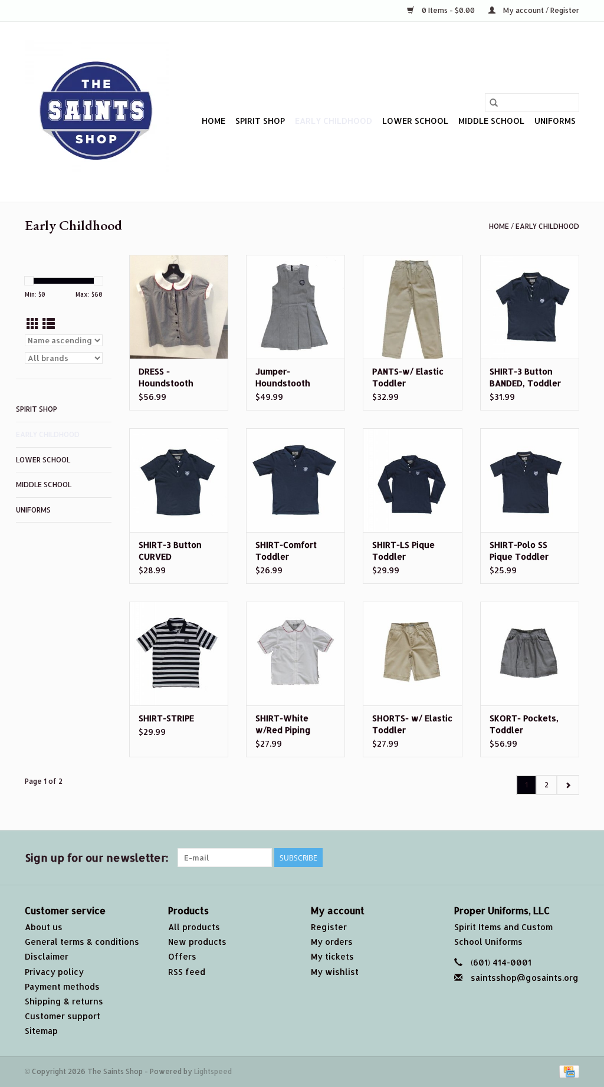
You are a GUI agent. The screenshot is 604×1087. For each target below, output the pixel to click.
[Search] (494, 102)
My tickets (332, 956)
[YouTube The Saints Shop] (527, 857)
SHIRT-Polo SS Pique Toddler (519, 550)
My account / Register (540, 10)
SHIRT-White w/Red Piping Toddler (283, 724)
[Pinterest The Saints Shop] (506, 857)
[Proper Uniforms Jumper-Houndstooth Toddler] (295, 307)
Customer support (62, 1016)
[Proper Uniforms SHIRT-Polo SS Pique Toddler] (529, 480)
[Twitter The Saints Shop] (463, 857)
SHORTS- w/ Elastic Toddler (412, 724)
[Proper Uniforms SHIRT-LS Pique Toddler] (412, 480)
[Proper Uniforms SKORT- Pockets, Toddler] (529, 653)
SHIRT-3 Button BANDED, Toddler (525, 377)
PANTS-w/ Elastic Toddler (408, 377)
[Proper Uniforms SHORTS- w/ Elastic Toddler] (412, 653)
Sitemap (41, 1031)
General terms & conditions (82, 942)
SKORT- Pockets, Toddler (524, 724)
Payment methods (62, 986)
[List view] (48, 323)
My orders (332, 942)
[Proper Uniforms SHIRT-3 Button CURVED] (178, 480)
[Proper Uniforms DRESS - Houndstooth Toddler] (178, 307)
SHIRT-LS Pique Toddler (403, 550)
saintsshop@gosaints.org (525, 978)
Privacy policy (54, 972)
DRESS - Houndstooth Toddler (166, 377)
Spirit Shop (260, 121)
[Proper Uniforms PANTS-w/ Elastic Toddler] (412, 307)
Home (213, 121)
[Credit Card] (567, 1070)
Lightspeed (213, 1071)
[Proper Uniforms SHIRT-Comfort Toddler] (295, 480)
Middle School (491, 121)
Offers (182, 956)
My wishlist (335, 972)
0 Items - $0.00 (448, 10)
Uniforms (555, 121)
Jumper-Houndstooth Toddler (282, 377)
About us (44, 927)
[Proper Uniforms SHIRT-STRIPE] (178, 653)
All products (194, 927)
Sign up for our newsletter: (97, 857)
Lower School (415, 121)
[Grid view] (33, 323)
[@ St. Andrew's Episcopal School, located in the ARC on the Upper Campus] (97, 112)
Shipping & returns (64, 1001)
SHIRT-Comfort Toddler (286, 550)
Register (329, 927)
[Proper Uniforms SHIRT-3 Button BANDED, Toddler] (529, 307)
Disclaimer (46, 956)
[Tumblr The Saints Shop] (548, 857)
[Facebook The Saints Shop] (442, 857)
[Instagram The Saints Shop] (569, 857)
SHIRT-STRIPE (166, 718)
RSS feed (186, 972)
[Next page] (568, 785)
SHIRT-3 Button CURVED (170, 550)
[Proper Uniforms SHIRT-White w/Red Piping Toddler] (295, 653)
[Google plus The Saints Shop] (484, 857)
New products (197, 942)
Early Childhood (333, 121)
